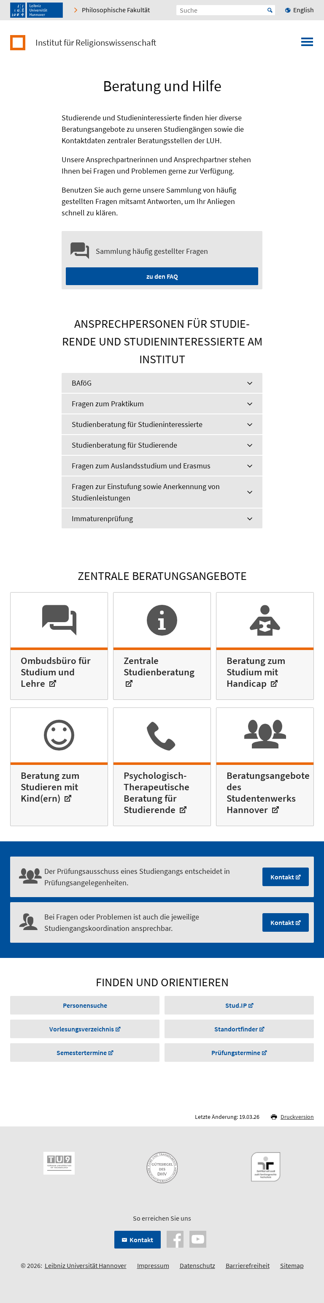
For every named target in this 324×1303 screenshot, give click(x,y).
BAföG (82, 383)
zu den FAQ (162, 276)
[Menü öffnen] (307, 44)
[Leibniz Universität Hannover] (36, 10)
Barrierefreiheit (248, 1265)
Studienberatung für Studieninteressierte (137, 424)
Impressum (153, 1265)
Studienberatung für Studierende (124, 445)
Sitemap (292, 1265)
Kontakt (282, 877)
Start (270, 10)
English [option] (303, 9)
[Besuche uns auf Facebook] (175, 1238)
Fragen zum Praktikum (108, 403)
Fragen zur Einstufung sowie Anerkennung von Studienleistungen (146, 492)
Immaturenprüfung (102, 518)
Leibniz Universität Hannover (86, 1265)
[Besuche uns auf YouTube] (198, 1238)
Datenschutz (197, 1265)
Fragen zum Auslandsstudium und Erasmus (141, 466)
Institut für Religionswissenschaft (95, 43)
